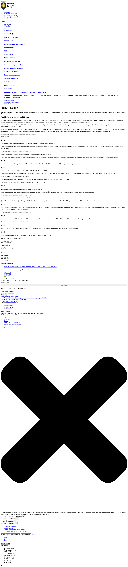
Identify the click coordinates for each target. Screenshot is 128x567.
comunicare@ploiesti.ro (11, 302)
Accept (3, 534)
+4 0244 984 (4, 301)
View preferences (15, 534)
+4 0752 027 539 (13, 301)
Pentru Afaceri (8, 82)
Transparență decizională (11, 17)
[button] (64, 420)
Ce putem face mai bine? (7, 293)
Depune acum (39, 313)
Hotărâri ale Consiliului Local (12, 102)
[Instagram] (7, 274)
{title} (6, 537)
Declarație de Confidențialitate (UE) (14, 324)
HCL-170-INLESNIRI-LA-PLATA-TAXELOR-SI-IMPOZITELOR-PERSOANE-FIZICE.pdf (30, 267)
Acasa (6, 29)
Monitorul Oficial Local (10, 13)
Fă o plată (7, 12)
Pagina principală (9, 100)
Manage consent (5, 543)
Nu (5, 294)
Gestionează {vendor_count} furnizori (14, 529)
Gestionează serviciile (10, 528)
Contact (6, 18)
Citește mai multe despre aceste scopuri (15, 531)
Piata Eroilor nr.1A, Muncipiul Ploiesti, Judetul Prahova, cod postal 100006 (26, 298)
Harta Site (7, 319)
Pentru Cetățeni (8, 54)
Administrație (8, 30)
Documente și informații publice (13, 15)
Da (2, 294)
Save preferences (26, 534)
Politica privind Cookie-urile (12, 322)
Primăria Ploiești (8, 305)
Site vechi (7, 318)
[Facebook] (7, 273)
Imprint (6, 321)
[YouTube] (7, 276)
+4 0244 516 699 (10, 299)
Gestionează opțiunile (10, 526)
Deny (8, 534)
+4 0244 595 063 (21, 299)
